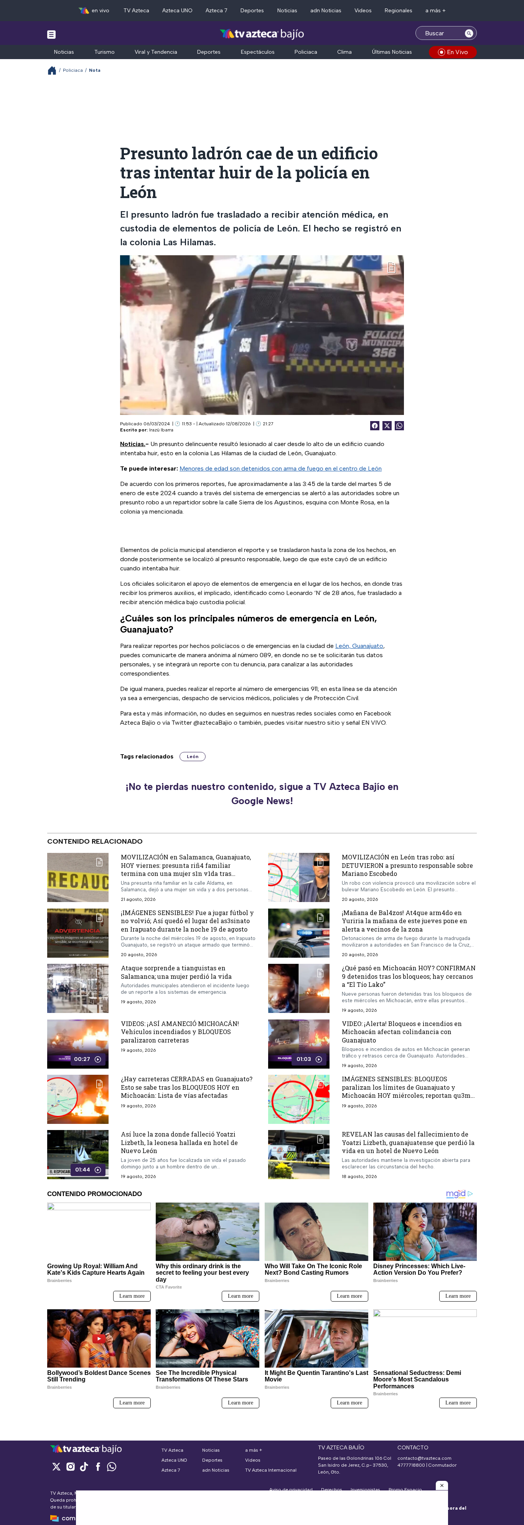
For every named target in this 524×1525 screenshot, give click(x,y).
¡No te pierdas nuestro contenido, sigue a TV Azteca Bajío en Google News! (262, 794)
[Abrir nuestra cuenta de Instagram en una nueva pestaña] (70, 1466)
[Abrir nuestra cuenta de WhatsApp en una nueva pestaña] (111, 1466)
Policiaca (306, 52)
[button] (442, 1485)
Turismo (104, 52)
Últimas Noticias (392, 52)
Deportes (252, 10)
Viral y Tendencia (156, 52)
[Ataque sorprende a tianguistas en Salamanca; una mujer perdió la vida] (78, 988)
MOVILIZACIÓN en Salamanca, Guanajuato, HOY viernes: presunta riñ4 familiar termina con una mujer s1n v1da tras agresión (186, 869)
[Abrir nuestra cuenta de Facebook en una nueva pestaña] (97, 1466)
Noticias (287, 10)
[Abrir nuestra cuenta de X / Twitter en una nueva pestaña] (56, 1466)
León (192, 756)
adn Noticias (325, 10)
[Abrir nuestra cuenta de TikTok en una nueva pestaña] (84, 1466)
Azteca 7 (216, 10)
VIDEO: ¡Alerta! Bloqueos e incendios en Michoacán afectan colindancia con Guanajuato (402, 1031)
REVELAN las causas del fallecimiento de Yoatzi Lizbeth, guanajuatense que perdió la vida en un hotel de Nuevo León (408, 1142)
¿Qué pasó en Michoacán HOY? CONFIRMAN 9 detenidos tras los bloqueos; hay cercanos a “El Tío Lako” (409, 976)
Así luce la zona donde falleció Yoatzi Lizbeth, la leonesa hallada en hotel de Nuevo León (179, 1142)
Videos (363, 10)
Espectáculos (258, 52)
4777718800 (411, 1465)
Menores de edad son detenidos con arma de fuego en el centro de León (281, 468)
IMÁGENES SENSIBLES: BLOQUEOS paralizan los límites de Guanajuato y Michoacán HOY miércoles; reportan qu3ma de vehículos (408, 1091)
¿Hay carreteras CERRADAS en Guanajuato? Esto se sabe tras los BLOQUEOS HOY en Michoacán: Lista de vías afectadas (186, 1087)
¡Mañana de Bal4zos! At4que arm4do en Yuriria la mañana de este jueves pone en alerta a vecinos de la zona (404, 920)
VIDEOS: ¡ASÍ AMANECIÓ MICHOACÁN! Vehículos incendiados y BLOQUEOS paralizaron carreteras (180, 1031)
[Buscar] (469, 33)
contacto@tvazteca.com (424, 1458)
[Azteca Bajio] (262, 34)
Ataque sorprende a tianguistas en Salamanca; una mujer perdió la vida (176, 972)
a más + (435, 10)
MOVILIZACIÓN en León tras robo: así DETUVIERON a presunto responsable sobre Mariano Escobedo (407, 865)
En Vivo (457, 52)
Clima (344, 52)
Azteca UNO (177, 10)
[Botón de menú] (51, 34)
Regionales (398, 10)
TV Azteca (136, 10)
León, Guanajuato (359, 645)
